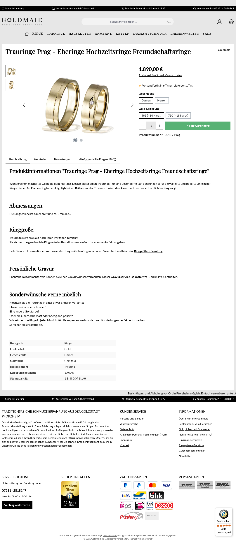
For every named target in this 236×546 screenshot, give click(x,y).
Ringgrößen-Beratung (148, 251)
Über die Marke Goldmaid (193, 418)
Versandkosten (110, 535)
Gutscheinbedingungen (192, 450)
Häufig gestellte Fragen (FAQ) (195, 434)
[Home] (26, 33)
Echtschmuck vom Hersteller (195, 423)
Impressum (126, 439)
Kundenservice (133, 411)
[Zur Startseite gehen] (22, 21)
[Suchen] (169, 21)
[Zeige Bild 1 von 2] (75, 140)
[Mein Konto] (220, 21)
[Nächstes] (132, 105)
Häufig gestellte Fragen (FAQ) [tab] (97, 159)
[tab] (18, 159)
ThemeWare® (146, 538)
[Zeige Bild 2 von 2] (81, 140)
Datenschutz (127, 429)
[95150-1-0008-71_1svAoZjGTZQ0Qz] (78, 104)
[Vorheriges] (24, 105)
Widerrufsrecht (129, 423)
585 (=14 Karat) (151, 115)
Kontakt (124, 445)
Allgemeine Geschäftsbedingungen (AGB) (143, 434)
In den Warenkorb (198, 125)
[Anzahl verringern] (142, 126)
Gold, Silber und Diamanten (194, 429)
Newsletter (185, 455)
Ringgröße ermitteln (190, 439)
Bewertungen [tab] (62, 159)
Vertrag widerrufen (17, 505)
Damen (146, 100)
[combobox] (123, 21)
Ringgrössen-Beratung (191, 445)
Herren (161, 100)
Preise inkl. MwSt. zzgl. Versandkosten (160, 75)
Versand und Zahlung (132, 418)
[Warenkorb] (230, 21)
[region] (70, 104)
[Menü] (230, 510)
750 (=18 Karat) (178, 115)
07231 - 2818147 (14, 490)
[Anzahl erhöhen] (159, 126)
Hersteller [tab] (40, 159)
